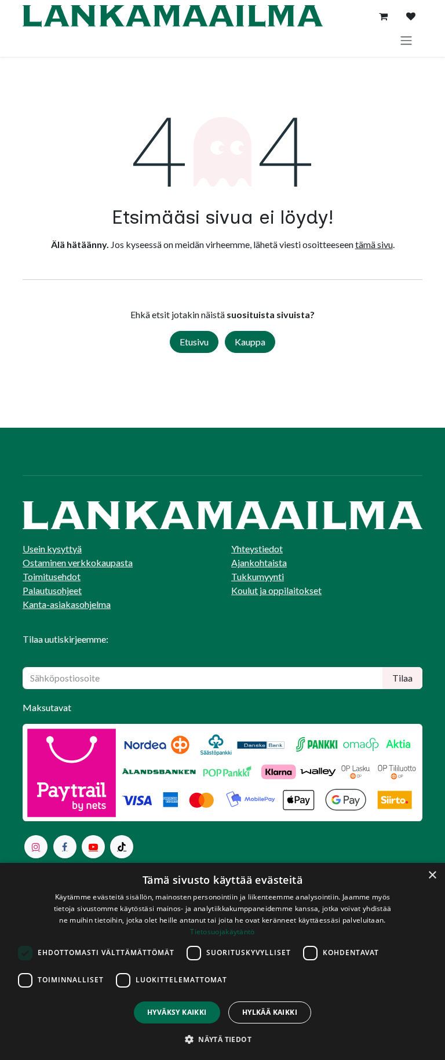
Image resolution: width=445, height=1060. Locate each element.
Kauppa (250, 341)
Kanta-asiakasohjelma (67, 604)
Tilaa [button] (402, 677)
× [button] (432, 875)
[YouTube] (93, 846)
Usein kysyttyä (52, 548)
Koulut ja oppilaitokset (276, 590)
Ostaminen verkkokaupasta (78, 562)
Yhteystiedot (257, 548)
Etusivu (194, 341)
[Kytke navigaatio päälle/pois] (406, 40)
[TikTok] (121, 846)
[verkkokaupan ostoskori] (383, 16)
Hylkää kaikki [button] (269, 1012)
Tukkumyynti (257, 576)
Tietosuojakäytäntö (222, 932)
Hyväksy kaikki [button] (177, 1012)
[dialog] (222, 961)
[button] (222, 1039)
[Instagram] (36, 846)
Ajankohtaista (259, 562)
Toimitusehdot (52, 576)
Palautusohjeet (52, 590)
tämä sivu (374, 244)
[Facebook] (64, 846)
